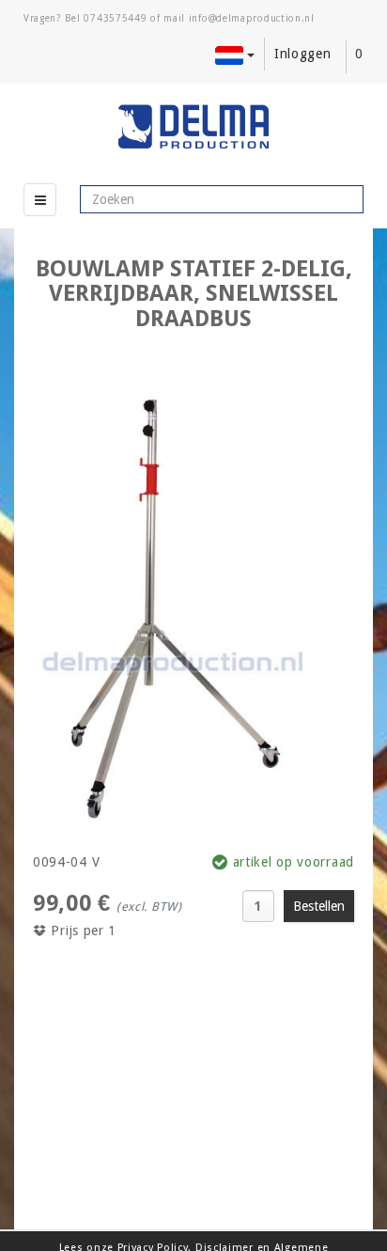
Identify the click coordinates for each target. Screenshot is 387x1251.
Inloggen (303, 53)
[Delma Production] (193, 126)
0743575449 (115, 18)
